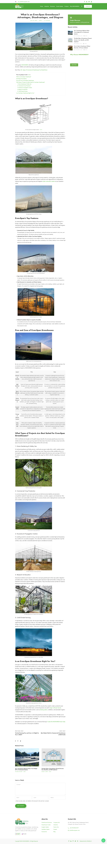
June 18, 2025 (33, 20)
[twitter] (89, 1)
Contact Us (88, 6)
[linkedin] (86, 1)
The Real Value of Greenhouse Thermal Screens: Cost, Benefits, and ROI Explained (53, 769)
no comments (47, 20)
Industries (46, 6)
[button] (103, 840)
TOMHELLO (89, 841)
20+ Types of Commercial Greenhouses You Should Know (34, 70)
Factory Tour (56, 827)
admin (40, 20)
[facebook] (84, 1)
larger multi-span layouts (55, 708)
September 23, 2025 (78, 49)
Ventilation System (45, 829)
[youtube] (91, 1)
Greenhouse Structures (47, 822)
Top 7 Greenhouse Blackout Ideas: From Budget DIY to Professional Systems (26, 769)
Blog (54, 831)
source (41, 129)
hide (29, 74)
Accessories (44, 831)
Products (67, 6)
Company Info (57, 822)
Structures (52, 6)
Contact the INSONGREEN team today (56, 721)
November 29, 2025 (18, 771)
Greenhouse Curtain (46, 824)
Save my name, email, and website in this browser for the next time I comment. (32, 801)
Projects (55, 829)
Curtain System (59, 6)
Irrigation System (45, 827)
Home (41, 6)
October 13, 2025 (45, 771)
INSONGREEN (24, 65)
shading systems (43, 709)
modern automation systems (48, 181)
